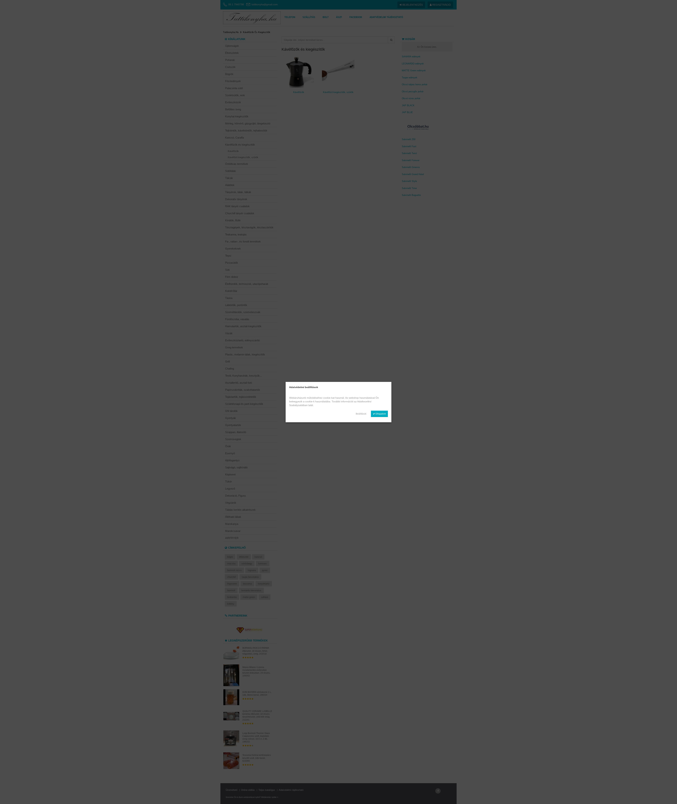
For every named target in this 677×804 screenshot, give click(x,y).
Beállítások (361, 414)
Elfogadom (380, 414)
